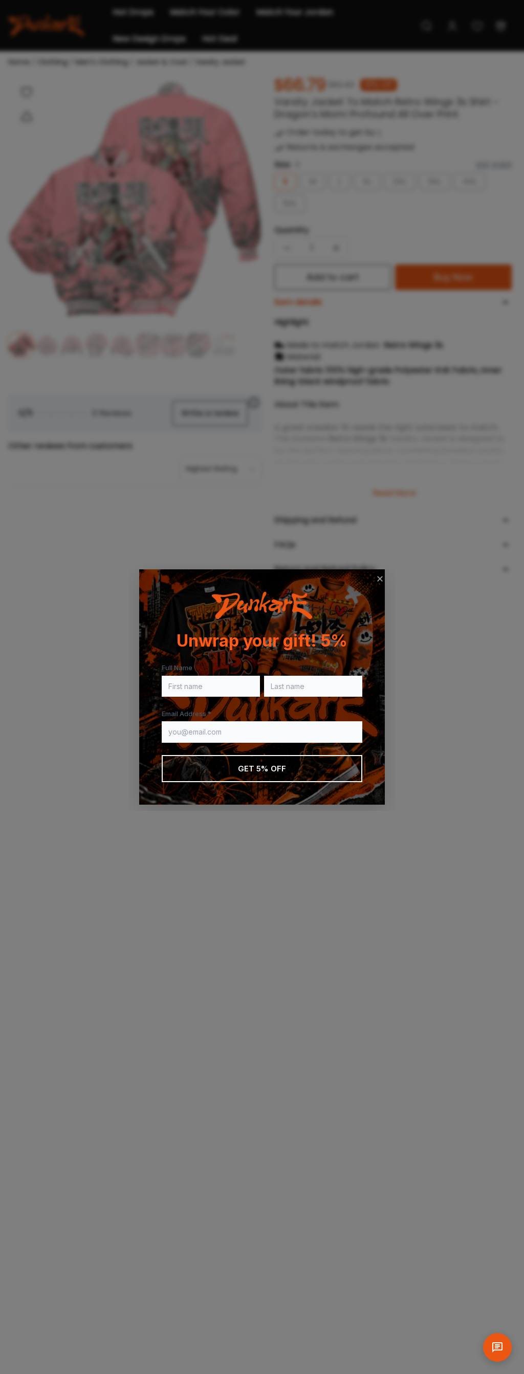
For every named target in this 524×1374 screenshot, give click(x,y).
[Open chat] (497, 1347)
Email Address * (186, 714)
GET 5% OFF (262, 768)
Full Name (177, 667)
